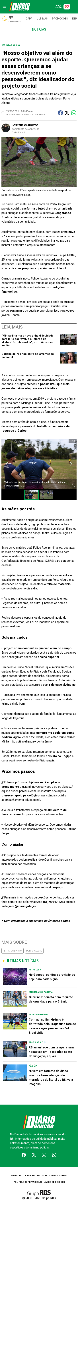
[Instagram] (44, 1155)
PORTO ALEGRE (34, 950)
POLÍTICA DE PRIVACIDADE (27, 1182)
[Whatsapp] (54, 1155)
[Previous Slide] (6, 464)
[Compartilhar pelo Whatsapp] (74, 113)
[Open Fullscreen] (73, 485)
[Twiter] (34, 1155)
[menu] (4, 7)
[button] (39, 464)
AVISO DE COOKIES (54, 1182)
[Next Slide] (71, 464)
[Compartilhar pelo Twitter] (67, 112)
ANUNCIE (16, 1175)
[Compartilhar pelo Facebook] (60, 113)
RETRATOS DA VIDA (12, 950)
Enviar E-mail (18, 132)
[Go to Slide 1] (31, 495)
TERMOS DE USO (58, 1175)
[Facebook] (24, 1155)
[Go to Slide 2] (46, 495)
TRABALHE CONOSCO (35, 1175)
